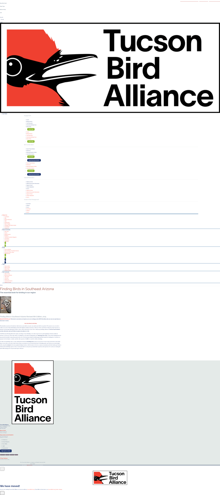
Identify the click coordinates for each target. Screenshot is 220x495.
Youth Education (29, 123)
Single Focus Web (29, 465)
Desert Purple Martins (30, 148)
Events (27, 119)
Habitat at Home (29, 181)
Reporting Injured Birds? (34, 160)
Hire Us (27, 188)
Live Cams (31, 156)
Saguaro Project (29, 185)
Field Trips (31, 129)
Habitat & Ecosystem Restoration (32, 183)
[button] (111, 114)
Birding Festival (29, 121)
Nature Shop (28, 126)
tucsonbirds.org (30, 489)
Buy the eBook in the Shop (31, 323)
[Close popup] (2, 469)
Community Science (30, 154)
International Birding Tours (31, 124)
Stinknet (28, 205)
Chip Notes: (4, 458)
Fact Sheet (28, 203)
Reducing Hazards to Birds (31, 152)
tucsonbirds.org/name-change (55, 489)
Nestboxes (28, 150)
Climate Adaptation (30, 186)
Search (1, 17)
